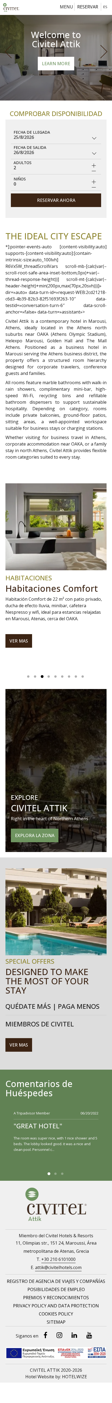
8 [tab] (75, 675)
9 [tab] (82, 675)
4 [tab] (48, 675)
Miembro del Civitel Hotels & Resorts (56, 1236)
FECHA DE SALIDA (30, 147)
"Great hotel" (38, 1126)
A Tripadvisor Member (32, 1113)
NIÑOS (20, 178)
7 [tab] (69, 675)
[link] (56, 1281)
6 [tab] (62, 675)
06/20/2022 (89, 1113)
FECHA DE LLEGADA (32, 132)
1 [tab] (28, 675)
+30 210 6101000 (58, 1259)
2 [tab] (35, 675)
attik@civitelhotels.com (58, 1267)
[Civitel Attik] (11, 7)
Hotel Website (39, 1377)
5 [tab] (55, 675)
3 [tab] (42, 675)
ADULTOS (23, 162)
